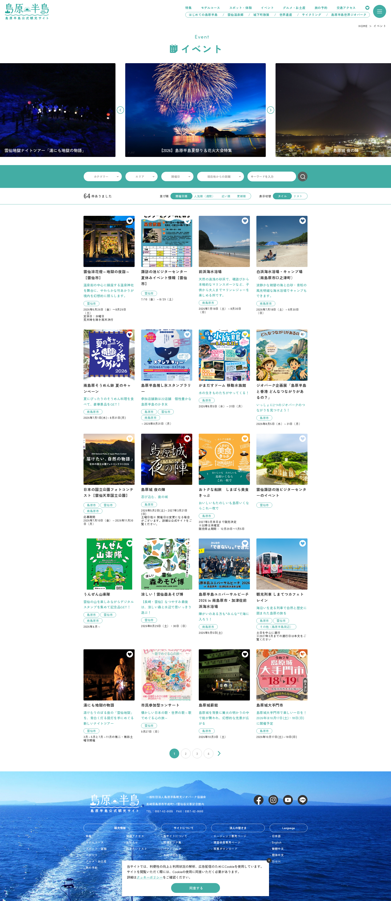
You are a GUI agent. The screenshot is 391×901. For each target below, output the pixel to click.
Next (270, 110)
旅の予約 (321, 8)
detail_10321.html (282, 589)
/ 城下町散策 (258, 14)
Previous (120, 110)
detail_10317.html (224, 369)
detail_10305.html (166, 258)
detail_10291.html (224, 482)
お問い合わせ (172, 855)
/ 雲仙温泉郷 (233, 14)
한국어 (276, 861)
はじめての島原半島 (202, 14)
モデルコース (210, 8)
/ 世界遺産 (283, 14)
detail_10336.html (166, 691)
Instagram (273, 800)
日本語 (276, 836)
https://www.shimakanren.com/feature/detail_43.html (195, 110)
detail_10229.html (166, 480)
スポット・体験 (240, 8)
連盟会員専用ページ (226, 842)
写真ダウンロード (225, 849)
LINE (303, 800)
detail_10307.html (166, 377)
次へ (219, 753)
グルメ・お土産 (294, 8)
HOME (363, 26)
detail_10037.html (224, 265)
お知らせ (132, 842)
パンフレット (172, 849)
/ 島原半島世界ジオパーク (348, 14)
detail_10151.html (109, 695)
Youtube (288, 800)
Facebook (259, 800)
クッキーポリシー (150, 877)
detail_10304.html (109, 480)
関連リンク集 (172, 842)
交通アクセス (346, 8)
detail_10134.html (224, 694)
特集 (188, 8)
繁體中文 (278, 849)
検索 (303, 176)
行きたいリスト (367, 7)
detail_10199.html (282, 471)
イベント (267, 8)
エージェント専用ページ (229, 836)
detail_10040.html (282, 265)
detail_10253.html (282, 694)
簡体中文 (278, 855)
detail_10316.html (282, 378)
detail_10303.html (109, 268)
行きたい (129, 221)
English (277, 842)
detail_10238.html (109, 374)
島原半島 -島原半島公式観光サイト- (27, 11)
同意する (196, 888)
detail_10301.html (109, 583)
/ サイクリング (309, 14)
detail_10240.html (224, 586)
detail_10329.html (166, 583)
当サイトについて (175, 836)
